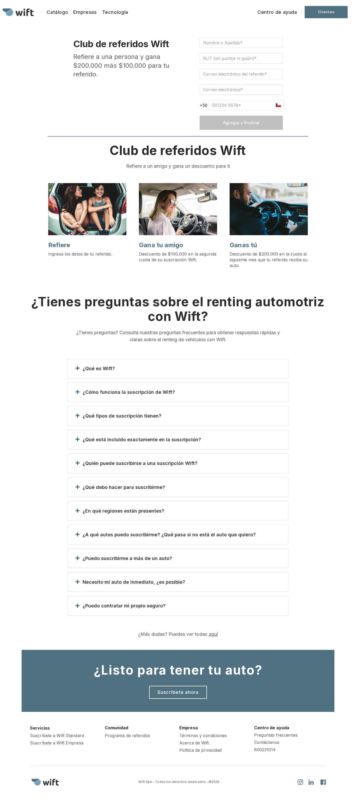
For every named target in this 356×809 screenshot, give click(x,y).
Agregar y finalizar (241, 122)
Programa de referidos (127, 735)
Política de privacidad (200, 750)
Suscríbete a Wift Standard (57, 735)
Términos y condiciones (203, 735)
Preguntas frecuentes (276, 735)
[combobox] (278, 105)
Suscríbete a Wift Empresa (56, 742)
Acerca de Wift (194, 742)
